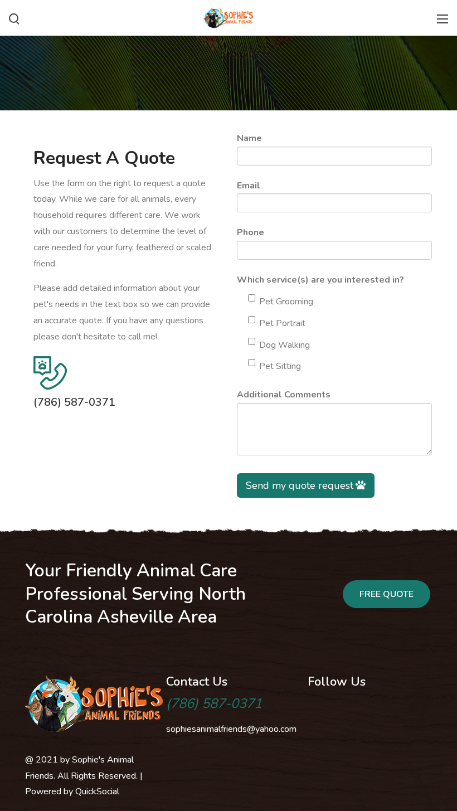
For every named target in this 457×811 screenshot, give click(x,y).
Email (248, 185)
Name (249, 138)
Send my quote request (299, 485)
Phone (250, 232)
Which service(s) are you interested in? (320, 280)
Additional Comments (283, 394)
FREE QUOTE (386, 594)
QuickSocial (97, 791)
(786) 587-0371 (74, 402)
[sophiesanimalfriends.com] (228, 16)
